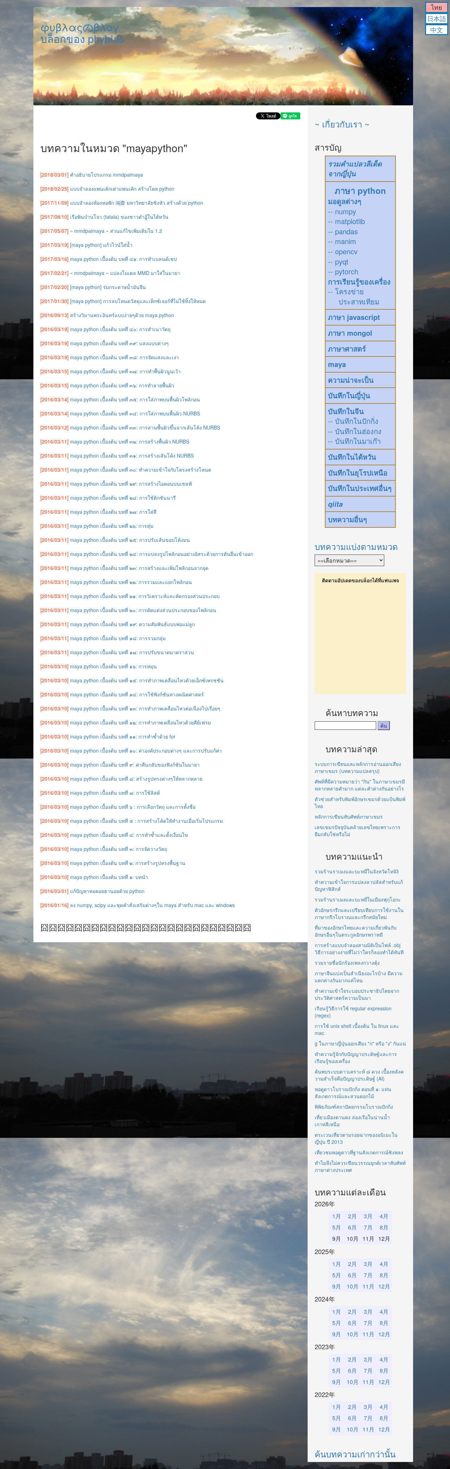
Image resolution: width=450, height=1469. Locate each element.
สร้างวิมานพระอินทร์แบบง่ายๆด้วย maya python (122, 315)
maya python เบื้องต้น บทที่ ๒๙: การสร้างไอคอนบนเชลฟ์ (131, 483)
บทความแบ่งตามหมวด (356, 546)
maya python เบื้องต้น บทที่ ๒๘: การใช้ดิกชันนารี (123, 497)
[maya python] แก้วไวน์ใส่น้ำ (101, 244)
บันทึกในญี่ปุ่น (349, 395)
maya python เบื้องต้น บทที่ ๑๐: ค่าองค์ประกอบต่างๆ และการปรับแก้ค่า (146, 750)
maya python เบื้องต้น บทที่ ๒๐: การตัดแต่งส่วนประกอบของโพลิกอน (143, 610)
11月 (368, 1286)
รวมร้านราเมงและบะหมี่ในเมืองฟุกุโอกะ (358, 899)
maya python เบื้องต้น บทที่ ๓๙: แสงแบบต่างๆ (119, 343)
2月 (352, 1216)
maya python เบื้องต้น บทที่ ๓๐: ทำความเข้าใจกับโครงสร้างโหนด (140, 469)
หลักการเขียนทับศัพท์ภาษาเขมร (349, 816)
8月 (384, 1227)
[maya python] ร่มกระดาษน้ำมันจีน (108, 286)
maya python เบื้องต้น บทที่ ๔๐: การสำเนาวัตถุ (120, 329)
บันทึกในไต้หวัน (352, 457)
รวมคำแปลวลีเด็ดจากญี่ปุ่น (355, 169)
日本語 (436, 18)
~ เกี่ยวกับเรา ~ (342, 124)
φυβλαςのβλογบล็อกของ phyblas (82, 32)
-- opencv (343, 251)
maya (337, 364)
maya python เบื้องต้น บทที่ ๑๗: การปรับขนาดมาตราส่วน (132, 652)
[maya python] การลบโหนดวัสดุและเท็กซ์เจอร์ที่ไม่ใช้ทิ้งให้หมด (138, 300)
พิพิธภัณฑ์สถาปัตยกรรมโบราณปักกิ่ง (354, 1106)
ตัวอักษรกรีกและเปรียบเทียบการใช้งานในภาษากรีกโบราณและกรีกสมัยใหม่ (359, 913)
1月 (336, 1216)
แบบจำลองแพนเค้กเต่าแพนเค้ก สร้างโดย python (122, 188)
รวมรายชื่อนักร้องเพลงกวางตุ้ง (347, 962)
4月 (384, 1216)
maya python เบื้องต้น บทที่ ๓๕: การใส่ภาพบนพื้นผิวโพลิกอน (135, 399)
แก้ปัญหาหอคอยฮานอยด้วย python (107, 890)
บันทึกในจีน (346, 411)
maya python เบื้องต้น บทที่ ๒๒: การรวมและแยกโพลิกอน (131, 581)
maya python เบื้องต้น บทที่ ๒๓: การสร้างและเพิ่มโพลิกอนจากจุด (139, 567)
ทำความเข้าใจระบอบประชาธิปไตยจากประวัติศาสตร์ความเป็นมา (357, 994)
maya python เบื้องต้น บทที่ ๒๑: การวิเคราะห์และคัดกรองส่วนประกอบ (145, 595)
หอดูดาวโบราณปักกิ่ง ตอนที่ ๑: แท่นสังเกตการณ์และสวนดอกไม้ (353, 1093)
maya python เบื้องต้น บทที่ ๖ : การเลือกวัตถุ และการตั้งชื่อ (132, 806)
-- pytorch (343, 271)
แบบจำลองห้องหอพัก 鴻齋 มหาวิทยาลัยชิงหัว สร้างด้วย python (136, 202)
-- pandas (343, 231)
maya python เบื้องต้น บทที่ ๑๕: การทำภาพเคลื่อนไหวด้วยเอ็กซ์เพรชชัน (147, 680)
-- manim (342, 241)
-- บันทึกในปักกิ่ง (353, 421)
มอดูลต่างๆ (344, 201)
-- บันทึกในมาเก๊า (354, 441)
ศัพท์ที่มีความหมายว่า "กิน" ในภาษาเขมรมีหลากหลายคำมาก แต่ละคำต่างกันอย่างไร (360, 785)
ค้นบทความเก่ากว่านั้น (355, 1454)
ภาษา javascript (354, 317)
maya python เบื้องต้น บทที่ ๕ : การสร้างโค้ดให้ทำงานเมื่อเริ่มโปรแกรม (146, 820)
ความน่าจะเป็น (351, 380)
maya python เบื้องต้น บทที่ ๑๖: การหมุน (113, 666)
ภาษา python (360, 190)
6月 (352, 1227)
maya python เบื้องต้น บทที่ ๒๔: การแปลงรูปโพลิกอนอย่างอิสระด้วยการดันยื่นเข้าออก (161, 553)
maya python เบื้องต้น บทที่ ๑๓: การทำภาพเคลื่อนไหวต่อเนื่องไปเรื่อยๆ (145, 708)
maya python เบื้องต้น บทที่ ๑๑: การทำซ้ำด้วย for (122, 736)
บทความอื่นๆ (347, 519)
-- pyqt (338, 261)
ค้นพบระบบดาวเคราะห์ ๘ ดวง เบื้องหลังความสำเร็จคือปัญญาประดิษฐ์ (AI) (359, 1075)
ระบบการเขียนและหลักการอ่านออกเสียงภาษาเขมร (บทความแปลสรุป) (358, 767)
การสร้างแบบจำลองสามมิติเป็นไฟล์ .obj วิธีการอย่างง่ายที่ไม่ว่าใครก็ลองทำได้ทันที (359, 949)
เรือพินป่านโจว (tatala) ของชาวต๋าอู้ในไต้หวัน (119, 216)
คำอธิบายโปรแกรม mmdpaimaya (106, 174)
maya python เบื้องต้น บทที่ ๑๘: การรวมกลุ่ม (118, 638)
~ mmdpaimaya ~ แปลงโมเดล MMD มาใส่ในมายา (125, 272)
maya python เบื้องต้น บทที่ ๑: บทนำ (109, 876)
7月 (368, 1227)
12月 (384, 1286)
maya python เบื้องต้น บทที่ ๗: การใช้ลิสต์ (115, 792)
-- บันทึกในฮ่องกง (354, 431)
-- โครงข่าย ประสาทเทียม (353, 296)
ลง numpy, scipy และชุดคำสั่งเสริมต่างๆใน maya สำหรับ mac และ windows (152, 905)
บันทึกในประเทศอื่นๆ (360, 488)
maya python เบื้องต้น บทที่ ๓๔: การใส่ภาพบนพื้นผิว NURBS (135, 413)
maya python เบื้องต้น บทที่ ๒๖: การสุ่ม (111, 525)
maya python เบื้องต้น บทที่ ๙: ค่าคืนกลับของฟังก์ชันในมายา (135, 764)
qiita (335, 504)
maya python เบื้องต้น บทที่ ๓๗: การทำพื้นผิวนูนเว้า (125, 371)
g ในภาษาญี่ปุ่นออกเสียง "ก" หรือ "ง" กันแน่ (360, 1043)
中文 (436, 29)
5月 (336, 1227)
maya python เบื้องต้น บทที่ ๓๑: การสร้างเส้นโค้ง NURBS (132, 455)
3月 (368, 1216)
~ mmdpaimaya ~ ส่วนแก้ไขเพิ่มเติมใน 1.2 (116, 230)
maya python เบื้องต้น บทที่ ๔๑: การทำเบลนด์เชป (123, 258)
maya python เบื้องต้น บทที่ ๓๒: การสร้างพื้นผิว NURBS (129, 441)
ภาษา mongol (350, 333)
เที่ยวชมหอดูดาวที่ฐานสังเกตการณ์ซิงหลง (359, 1152)
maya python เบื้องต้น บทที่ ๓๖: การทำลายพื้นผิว (122, 385)
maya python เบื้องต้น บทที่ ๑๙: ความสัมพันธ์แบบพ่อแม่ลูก (132, 624)
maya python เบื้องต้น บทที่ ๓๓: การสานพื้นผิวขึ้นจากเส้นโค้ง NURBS (145, 427)
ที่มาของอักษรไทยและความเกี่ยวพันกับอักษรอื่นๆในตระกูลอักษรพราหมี (356, 931)
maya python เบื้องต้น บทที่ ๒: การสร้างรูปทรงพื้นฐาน (127, 862)
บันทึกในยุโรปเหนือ (357, 472)
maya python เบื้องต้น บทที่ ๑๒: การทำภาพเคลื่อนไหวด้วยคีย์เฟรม (140, 722)
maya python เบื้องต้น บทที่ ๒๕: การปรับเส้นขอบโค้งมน (130, 539)
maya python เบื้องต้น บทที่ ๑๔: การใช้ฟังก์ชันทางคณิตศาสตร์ (137, 694)
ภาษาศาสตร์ (347, 348)
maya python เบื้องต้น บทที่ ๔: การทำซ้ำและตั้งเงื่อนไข (129, 834)
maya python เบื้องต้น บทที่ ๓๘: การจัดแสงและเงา (124, 357)
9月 (336, 1286)
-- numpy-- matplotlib (346, 216)
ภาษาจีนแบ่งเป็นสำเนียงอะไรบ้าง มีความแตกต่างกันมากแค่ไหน (359, 977)
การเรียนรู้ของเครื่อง (359, 281)
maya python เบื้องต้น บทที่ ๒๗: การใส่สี (113, 511)
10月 (353, 1286)
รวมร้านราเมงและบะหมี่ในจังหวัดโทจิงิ (357, 871)
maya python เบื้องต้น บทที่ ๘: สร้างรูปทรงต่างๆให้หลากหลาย (136, 778)
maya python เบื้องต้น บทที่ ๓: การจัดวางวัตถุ (118, 848)
